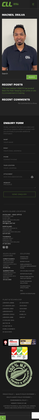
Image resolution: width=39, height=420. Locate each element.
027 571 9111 (6, 233)
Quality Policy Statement (25, 394)
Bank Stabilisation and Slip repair (27, 277)
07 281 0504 (7, 243)
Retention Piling (26, 274)
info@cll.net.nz (9, 223)
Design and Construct (24, 257)
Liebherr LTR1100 (8, 314)
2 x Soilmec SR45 (8, 320)
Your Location (9, 165)
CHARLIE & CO (29, 408)
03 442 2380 (7, 279)
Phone (6, 157)
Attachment (8, 174)
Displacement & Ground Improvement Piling (28, 266)
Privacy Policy (8, 394)
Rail (21, 290)
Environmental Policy (18, 400)
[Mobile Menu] (33, 4)
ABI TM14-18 (6, 323)
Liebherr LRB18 (8, 317)
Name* (6, 139)
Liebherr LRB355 (8, 303)
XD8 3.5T (22, 317)
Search (5, 74)
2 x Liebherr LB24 (9, 305)
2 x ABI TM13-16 (7, 326)
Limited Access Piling (27, 293)
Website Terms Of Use (18, 403)
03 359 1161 (6, 267)
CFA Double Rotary (27, 271)
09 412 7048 (7, 221)
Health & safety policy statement (18, 397)
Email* (6, 148)
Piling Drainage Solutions (26, 282)
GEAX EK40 (23, 305)
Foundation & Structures (25, 287)
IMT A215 (22, 311)
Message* (7, 182)
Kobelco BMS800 (9, 329)
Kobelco (23, 314)
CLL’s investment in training (13, 93)
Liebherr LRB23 (8, 308)
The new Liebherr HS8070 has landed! (18, 88)
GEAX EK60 (23, 308)
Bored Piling (25, 261)
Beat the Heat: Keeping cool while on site (19, 91)
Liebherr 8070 (8, 311)
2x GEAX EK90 (24, 303)
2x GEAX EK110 (7, 332)
